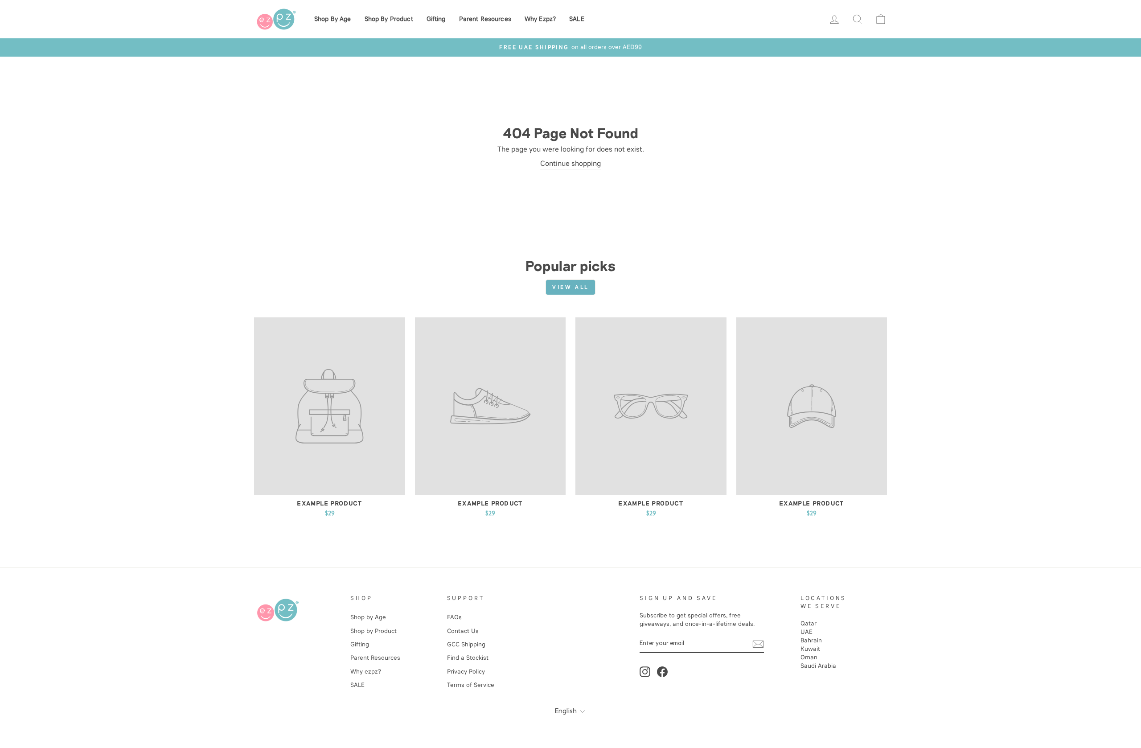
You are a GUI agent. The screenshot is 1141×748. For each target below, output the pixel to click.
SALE (576, 19)
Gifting (436, 19)
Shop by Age (332, 19)
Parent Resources (485, 19)
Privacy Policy (466, 671)
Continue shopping (570, 163)
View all (570, 287)
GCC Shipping (466, 644)
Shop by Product (389, 19)
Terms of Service (470, 685)
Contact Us (463, 631)
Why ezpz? (540, 19)
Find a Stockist (467, 658)
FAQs (454, 617)
